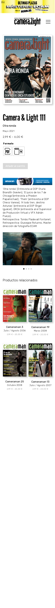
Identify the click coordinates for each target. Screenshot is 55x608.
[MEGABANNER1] (27, 6)
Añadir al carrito (15, 166)
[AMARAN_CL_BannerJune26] (27, 181)
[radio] (7, 151)
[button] (23, 268)
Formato (8, 143)
